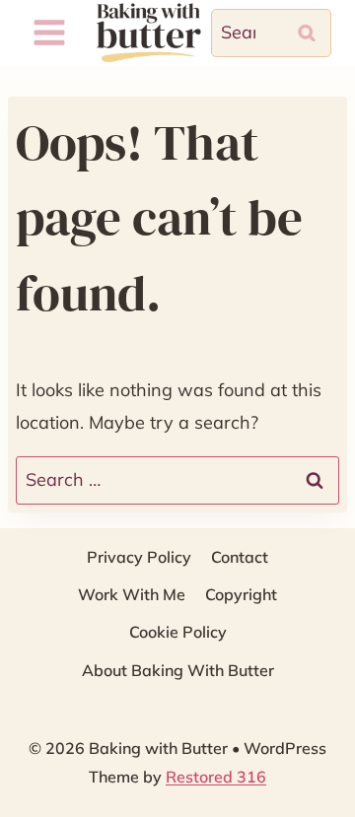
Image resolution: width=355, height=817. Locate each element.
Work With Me (131, 594)
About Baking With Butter (178, 670)
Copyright (241, 594)
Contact (239, 557)
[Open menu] (50, 33)
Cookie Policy (178, 632)
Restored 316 (216, 776)
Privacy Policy (139, 557)
